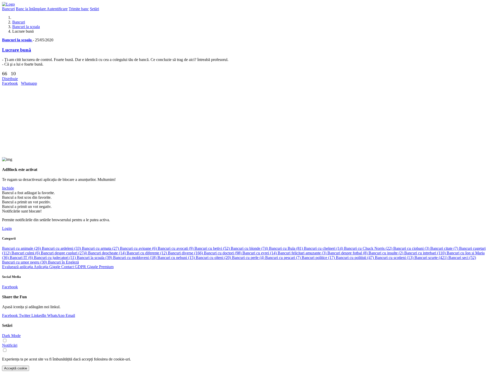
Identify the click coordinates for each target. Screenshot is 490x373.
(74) (250, 248)
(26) (22, 248)
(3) (411, 248)
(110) (425, 253)
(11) (55, 257)
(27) (101, 248)
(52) (212, 248)
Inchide (8, 188)
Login (7, 228)
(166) (186, 253)
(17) (319, 257)
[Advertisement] (155, 121)
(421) (431, 257)
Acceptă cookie (15, 368)
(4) (248, 257)
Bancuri (18, 22)
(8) (348, 253)
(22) (368, 248)
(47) (355, 257)
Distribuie (10, 79)
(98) (223, 253)
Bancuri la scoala (26, 26)
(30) (25, 262)
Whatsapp (29, 83)
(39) (95, 257)
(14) (324, 248)
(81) (286, 248)
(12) (147, 253)
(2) (386, 253)
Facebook (10, 83)
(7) (444, 248)
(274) (64, 253)
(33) (62, 248)
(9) (176, 248)
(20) (214, 257)
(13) (394, 257)
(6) (139, 248)
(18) (135, 257)
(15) (176, 257)
